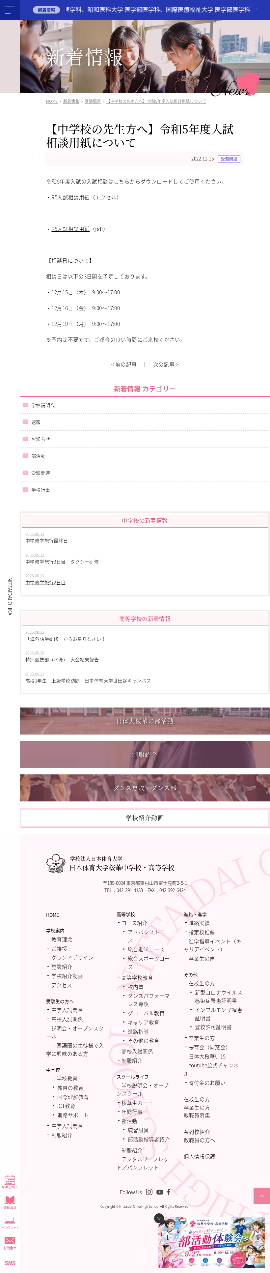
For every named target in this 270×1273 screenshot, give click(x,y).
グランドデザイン (72, 957)
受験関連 (229, 158)
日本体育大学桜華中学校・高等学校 (122, 863)
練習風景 (138, 1130)
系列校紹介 (197, 1131)
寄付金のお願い (207, 1082)
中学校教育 (64, 1078)
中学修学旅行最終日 (46, 540)
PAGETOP (262, 1203)
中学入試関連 (67, 1009)
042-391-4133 (130, 890)
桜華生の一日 (137, 1102)
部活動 (38, 455)
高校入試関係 (67, 1019)
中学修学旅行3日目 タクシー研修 (62, 561)
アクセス (61, 985)
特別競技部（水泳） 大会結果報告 (62, 659)
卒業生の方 (202, 1037)
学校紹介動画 (67, 975)
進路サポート (73, 1114)
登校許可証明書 (213, 1026)
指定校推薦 (202, 932)
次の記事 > (165, 364)
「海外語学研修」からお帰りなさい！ (65, 638)
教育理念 (61, 939)
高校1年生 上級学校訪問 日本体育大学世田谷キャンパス (88, 680)
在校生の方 (202, 983)
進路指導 (138, 1031)
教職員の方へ (199, 1139)
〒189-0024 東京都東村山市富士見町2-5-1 (145, 883)
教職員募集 (197, 1115)
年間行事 (132, 1111)
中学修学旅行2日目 (45, 582)
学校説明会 (10, 1187)
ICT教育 (66, 1105)
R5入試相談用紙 (70, 197)
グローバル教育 (146, 1013)
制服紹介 (61, 1135)
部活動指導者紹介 (149, 1139)
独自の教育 (70, 1087)
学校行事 (40, 489)
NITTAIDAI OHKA (10, 596)
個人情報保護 (199, 1156)
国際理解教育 (73, 1096)
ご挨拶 (59, 948)
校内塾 (136, 986)
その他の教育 (143, 1040)
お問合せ (9, 1247)
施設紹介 (61, 966)
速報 (36, 422)
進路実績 (199, 922)
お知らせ (40, 439)
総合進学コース (146, 949)
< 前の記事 (124, 364)
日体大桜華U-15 (207, 1056)
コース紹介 (135, 922)
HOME (52, 914)
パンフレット (9, 1227)
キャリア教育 (143, 1022)
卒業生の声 (202, 958)
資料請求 (9, 1207)
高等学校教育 (137, 977)
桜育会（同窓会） (210, 1047)
